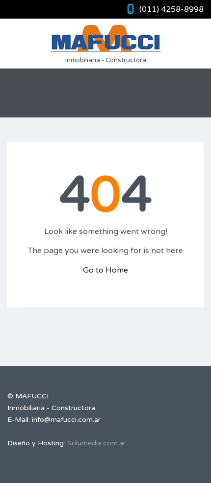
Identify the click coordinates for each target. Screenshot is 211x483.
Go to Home (105, 270)
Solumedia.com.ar (96, 443)
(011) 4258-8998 (171, 9)
